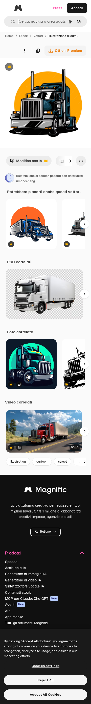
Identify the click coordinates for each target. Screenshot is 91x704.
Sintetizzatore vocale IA (24, 586)
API (8, 611)
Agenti (14, 604)
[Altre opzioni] (24, 51)
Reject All (45, 680)
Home (9, 36)
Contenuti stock (18, 592)
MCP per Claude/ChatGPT (31, 598)
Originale (33, 67)
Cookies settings (45, 666)
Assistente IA (15, 568)
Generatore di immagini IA (26, 574)
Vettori (38, 36)
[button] (45, 532)
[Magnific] (45, 491)
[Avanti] (70, 161)
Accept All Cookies (45, 694)
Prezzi (58, 8)
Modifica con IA (26, 162)
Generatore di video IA (23, 580)
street (62, 462)
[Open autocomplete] (11, 21)
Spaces (11, 562)
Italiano (45, 532)
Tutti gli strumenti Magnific (26, 623)
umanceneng (25, 181)
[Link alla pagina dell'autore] (9, 178)
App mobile (14, 617)
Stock (23, 36)
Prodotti (13, 552)
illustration (18, 462)
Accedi (77, 8)
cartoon (42, 462)
